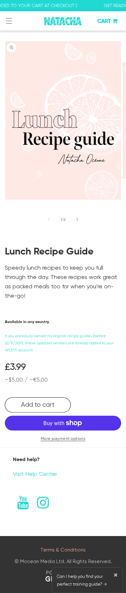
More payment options (63, 438)
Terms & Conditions (63, 550)
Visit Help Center (35, 473)
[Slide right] (77, 219)
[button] (9, 21)
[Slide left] (49, 219)
